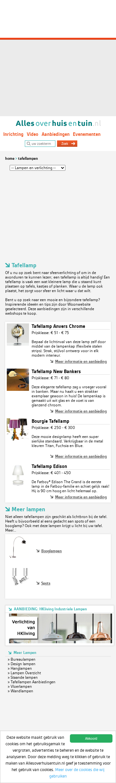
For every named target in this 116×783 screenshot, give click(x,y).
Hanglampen (21, 668)
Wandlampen (22, 691)
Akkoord (91, 738)
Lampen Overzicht (26, 673)
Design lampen (23, 664)
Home (10, 158)
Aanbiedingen (56, 134)
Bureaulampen (23, 659)
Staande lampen (24, 677)
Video (32, 134)
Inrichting (13, 134)
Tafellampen (28, 158)
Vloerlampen (21, 686)
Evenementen (87, 134)
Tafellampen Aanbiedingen (33, 682)
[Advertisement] (58, 58)
